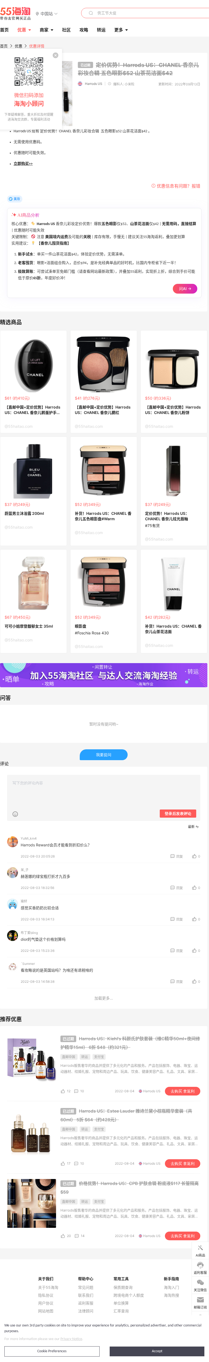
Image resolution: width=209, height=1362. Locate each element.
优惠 (21, 30)
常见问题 (85, 1287)
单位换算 (121, 1303)
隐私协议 (45, 1295)
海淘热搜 (171, 1295)
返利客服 (85, 1303)
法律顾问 (85, 1311)
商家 (44, 30)
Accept (157, 1351)
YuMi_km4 (29, 838)
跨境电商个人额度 (128, 1295)
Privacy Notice (71, 1339)
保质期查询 (123, 1287)
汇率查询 (121, 1311)
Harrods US (93, 84)
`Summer (28, 964)
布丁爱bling (29, 933)
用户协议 (45, 1303)
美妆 (17, 199)
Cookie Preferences (51, 1351)
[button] (46, 13)
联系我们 (85, 1295)
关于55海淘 (48, 1287)
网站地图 (45, 1311)
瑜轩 (24, 901)
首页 (4, 46)
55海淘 (15, 13)
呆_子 (25, 870)
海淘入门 (171, 1287)
